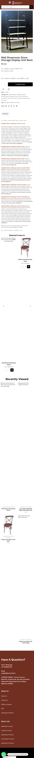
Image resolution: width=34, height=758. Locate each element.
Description (5, 113)
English (6, 757)
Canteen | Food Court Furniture (8, 537)
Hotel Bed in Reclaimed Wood (9, 363)
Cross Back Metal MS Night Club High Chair (25, 509)
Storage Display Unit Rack (12, 102)
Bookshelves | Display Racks (17, 94)
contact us (19, 143)
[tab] (5, 113)
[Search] (31, 7)
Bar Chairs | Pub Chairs (25, 507)
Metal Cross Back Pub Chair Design (25, 642)
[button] (10, 2)
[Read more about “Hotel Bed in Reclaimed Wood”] (12, 370)
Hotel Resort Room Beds (8, 507)
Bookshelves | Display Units (9, 96)
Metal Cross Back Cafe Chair (25, 260)
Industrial (20, 98)
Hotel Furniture (11, 98)
